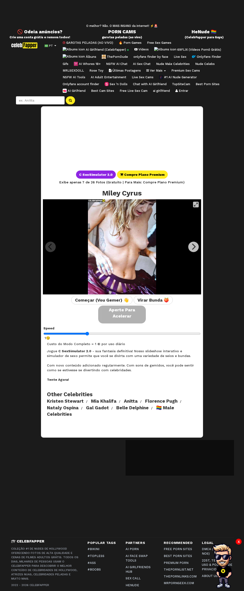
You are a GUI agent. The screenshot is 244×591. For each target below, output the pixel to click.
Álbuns (90, 57)
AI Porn (132, 549)
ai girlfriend (161, 91)
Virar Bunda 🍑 (153, 300)
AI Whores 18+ (89, 64)
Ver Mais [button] (156, 70)
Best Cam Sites (102, 91)
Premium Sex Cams (185, 70)
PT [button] (51, 45)
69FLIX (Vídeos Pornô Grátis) (198, 49)
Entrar (183, 91)
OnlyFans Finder (208, 57)
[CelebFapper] (25, 45)
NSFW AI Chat (116, 64)
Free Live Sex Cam (133, 91)
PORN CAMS (122, 31)
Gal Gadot (97, 407)
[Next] (193, 247)
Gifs (65, 64)
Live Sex (180, 57)
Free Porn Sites (178, 549)
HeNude (132, 585)
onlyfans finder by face (150, 57)
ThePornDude (117, 57)
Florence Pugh (161, 401)
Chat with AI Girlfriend (150, 84)
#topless (95, 556)
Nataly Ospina (63, 407)
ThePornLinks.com (180, 576)
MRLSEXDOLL (73, 70)
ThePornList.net (178, 569)
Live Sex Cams (142, 77)
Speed (48, 328)
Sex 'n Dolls (118, 84)
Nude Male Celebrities (173, 64)
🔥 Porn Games (130, 42)
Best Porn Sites (207, 84)
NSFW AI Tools (74, 77)
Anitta (131, 401)
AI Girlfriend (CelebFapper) (107, 49)
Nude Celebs (205, 64)
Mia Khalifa (104, 401)
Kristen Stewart (65, 401)
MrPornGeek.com (179, 583)
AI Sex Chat (142, 64)
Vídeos (143, 49)
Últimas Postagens (126, 70)
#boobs (94, 569)
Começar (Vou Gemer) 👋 (102, 300)
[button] (121, 175)
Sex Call (133, 578)
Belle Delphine (132, 407)
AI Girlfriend (76, 91)
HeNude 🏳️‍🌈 (204, 31)
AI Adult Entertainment (108, 77)
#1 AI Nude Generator (180, 77)
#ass (91, 563)
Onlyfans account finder (81, 84)
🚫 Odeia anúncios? (39, 31)
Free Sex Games (159, 42)
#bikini (93, 549)
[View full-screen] (196, 204)
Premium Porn (176, 563)
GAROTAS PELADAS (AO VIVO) (89, 42)
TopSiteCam (181, 84)
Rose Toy (96, 70)
